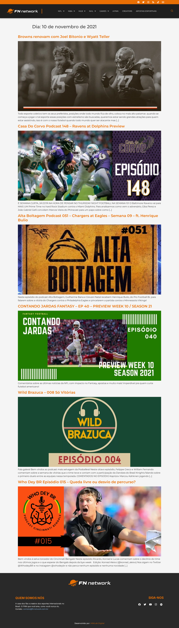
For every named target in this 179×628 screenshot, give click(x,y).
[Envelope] (163, 2)
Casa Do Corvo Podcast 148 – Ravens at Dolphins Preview (71, 126)
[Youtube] (150, 604)
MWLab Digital (97, 623)
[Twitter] (143, 2)
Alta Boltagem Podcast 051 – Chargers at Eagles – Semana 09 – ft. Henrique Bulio (88, 217)
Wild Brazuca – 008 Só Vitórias (46, 392)
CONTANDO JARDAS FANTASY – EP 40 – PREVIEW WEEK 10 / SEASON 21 (85, 306)
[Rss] (153, 2)
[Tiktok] (158, 2)
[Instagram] (148, 2)
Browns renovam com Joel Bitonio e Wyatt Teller (64, 36)
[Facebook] (138, 2)
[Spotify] (161, 604)
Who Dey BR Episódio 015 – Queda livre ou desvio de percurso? (77, 482)
